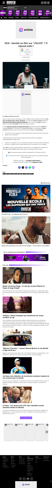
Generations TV (45, 17)
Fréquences (6, 467)
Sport (17, 17)
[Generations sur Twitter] (24, 478)
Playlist (4, 462)
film (21, 173)
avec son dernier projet (14, 120)
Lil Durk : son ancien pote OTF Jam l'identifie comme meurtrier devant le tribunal (23, 406)
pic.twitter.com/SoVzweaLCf (33, 160)
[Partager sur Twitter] (22, 168)
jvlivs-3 (31, 173)
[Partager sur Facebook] (19, 168)
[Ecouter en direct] (42, 2)
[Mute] (25, 8)
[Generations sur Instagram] (31, 478)
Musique (11, 17)
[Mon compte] (48, 2)
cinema (12, 173)
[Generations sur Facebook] (20, 478)
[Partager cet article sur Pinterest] (26, 168)
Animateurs (5, 460)
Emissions (5, 458)
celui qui (18, 126)
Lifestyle (24, 17)
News (5, 17)
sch (18, 173)
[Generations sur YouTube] (27, 478)
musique (8, 173)
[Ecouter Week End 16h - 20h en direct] (26, 257)
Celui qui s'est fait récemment (15, 122)
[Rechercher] (45, 2)
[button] (9, 431)
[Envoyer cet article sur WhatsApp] (29, 168)
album (16, 173)
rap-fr (4, 173)
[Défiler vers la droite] (46, 432)
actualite (24, 173)
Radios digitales (33, 17)
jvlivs (28, 173)
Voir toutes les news (26, 418)
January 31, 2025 (37, 162)
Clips (36, 462)
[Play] (1, 12)
